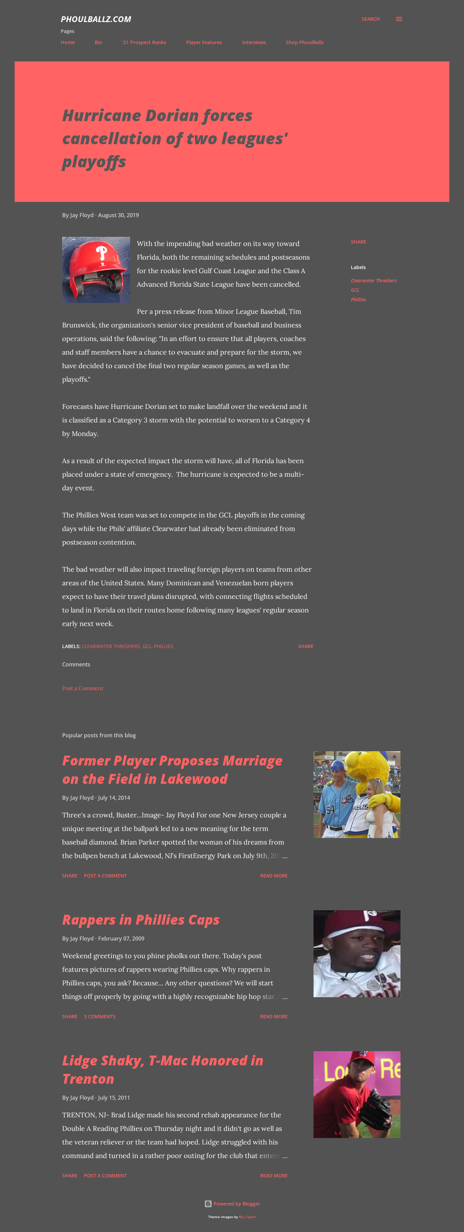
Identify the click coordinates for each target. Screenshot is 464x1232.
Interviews (254, 42)
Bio (98, 42)
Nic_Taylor (247, 1217)
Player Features (204, 42)
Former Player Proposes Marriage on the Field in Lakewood (172, 769)
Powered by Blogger (236, 1203)
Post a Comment (82, 688)
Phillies (358, 299)
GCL (355, 290)
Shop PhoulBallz (305, 42)
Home (68, 42)
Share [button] (358, 242)
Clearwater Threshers (374, 280)
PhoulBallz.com (96, 18)
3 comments (99, 1016)
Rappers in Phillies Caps (141, 919)
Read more (274, 875)
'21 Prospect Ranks (144, 42)
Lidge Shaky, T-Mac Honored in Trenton (163, 1069)
